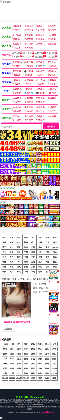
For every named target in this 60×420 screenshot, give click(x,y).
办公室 (54, 373)
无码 (26, 252)
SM (47, 252)
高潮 (47, 354)
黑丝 (26, 363)
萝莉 (55, 237)
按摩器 (12, 378)
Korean (55, 247)
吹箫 (47, 378)
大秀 (54, 344)
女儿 (19, 373)
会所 (47, 363)
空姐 (19, 242)
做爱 (40, 272)
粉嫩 (26, 368)
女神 (54, 359)
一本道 (5, 344)
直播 (40, 257)
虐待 (40, 368)
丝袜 (40, 242)
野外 (26, 344)
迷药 (40, 378)
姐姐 (26, 373)
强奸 (55, 242)
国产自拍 (16, 53)
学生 (19, 344)
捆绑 (33, 378)
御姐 (55, 267)
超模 (19, 257)
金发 (47, 267)
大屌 (12, 373)
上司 (12, 344)
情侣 (11, 242)
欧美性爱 (39, 56)
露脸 (33, 349)
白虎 (5, 354)
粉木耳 (19, 378)
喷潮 (12, 368)
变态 (19, 359)
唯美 (19, 349)
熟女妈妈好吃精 (40, 278)
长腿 (40, 354)
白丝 (19, 363)
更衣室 (26, 378)
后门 (54, 363)
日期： (36, 287)
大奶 (33, 257)
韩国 (26, 237)
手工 (4, 247)
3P (40, 252)
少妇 (26, 257)
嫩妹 (55, 257)
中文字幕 (27, 56)
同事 (4, 257)
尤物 (47, 262)
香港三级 (24, 278)
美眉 (19, 368)
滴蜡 (33, 354)
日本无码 (16, 56)
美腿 (4, 267)
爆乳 (54, 378)
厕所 (47, 368)
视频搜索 (51, 126)
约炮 (26, 262)
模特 (26, 242)
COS (19, 262)
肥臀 (5, 368)
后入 (40, 262)
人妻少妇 (50, 53)
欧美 (11, 237)
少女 (33, 267)
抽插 (40, 359)
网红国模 (50, 56)
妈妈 (40, 373)
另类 (55, 252)
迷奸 (11, 247)
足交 (11, 252)
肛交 (4, 252)
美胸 (11, 262)
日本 (19, 237)
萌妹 (33, 344)
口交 (19, 252)
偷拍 (47, 237)
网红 (40, 247)
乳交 (11, 272)
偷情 (4, 272)
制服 (26, 247)
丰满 (5, 349)
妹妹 (33, 373)
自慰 (33, 272)
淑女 (12, 354)
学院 (12, 363)
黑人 (47, 344)
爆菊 (47, 349)
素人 (11, 257)
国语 (33, 368)
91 (33, 237)
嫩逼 (55, 262)
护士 (33, 242)
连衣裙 (5, 378)
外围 (47, 359)
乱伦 (40, 267)
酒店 (54, 354)
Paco (12, 359)
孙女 (19, 354)
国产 (4, 237)
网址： (36, 291)
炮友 (54, 349)
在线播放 (8, 329)
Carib (5, 359)
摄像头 (40, 344)
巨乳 (19, 247)
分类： (36, 284)
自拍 (40, 237)
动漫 (33, 252)
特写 (40, 349)
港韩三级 (39, 53)
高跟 (11, 267)
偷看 (26, 354)
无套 (33, 262)
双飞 (47, 242)
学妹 (4, 242)
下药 (26, 272)
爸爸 (47, 373)
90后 (40, 363)
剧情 (33, 247)
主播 (47, 247)
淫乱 (33, 363)
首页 (14, 278)
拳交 (19, 272)
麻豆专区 (27, 53)
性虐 (26, 359)
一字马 (54, 368)
